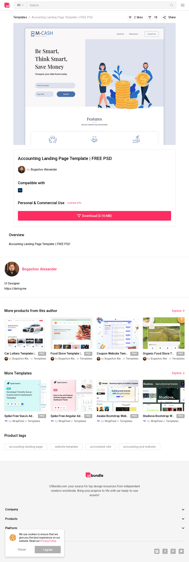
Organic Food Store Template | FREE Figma (159, 353)
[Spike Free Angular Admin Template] (71, 395)
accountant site (100, 446)
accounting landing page (26, 446)
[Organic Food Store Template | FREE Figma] (164, 333)
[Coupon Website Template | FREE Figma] (117, 333)
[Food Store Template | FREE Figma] (71, 333)
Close (22, 549)
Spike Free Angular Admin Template (67, 416)
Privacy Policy (48, 540)
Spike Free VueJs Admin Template (21, 416)
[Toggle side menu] (183, 5)
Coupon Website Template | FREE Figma (113, 353)
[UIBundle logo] (7, 5)
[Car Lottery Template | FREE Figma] (25, 333)
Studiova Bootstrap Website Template (159, 416)
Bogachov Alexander (39, 269)
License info (74, 202)
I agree (47, 549)
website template (66, 446)
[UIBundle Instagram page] (156, 551)
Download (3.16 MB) (97, 216)
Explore (177, 311)
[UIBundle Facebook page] (165, 551)
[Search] (171, 5)
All (18, 5)
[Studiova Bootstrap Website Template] (164, 395)
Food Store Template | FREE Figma (67, 353)
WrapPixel (18, 421)
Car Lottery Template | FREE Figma (21, 353)
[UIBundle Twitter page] (181, 551)
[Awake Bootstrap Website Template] (117, 395)
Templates (20, 17)
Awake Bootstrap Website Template (113, 416)
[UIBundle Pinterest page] (173, 551)
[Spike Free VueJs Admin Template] (25, 395)
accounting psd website (139, 446)
